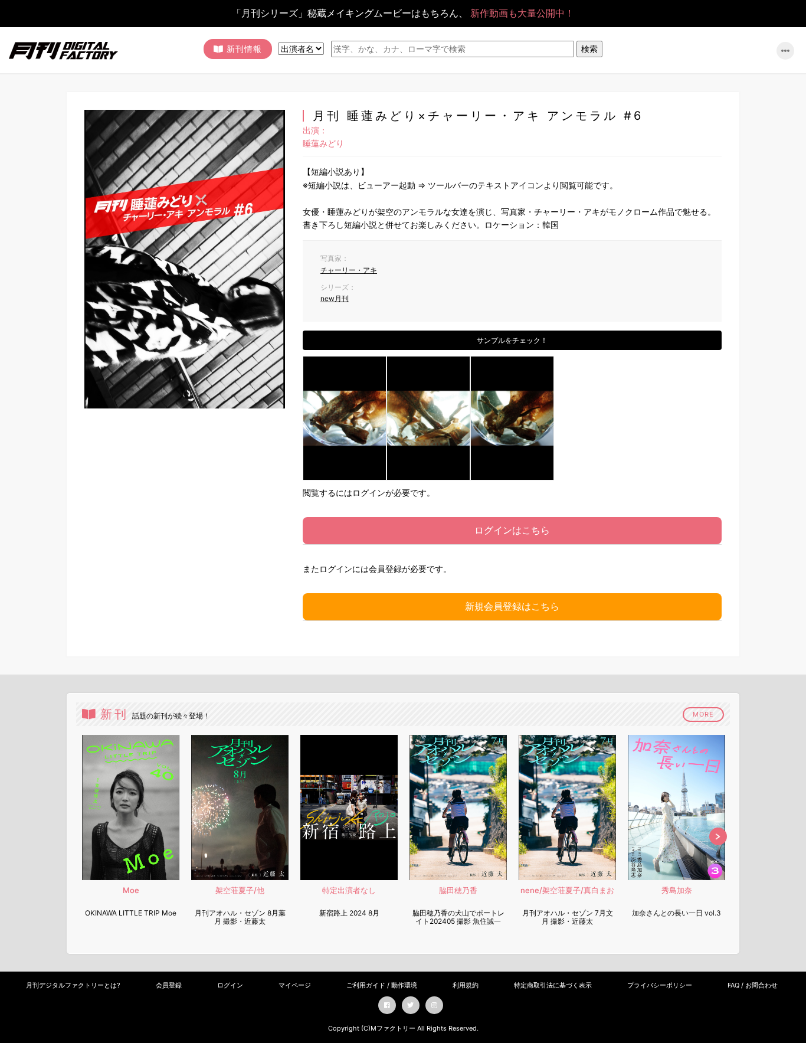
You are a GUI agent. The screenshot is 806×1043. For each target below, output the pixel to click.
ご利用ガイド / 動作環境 (381, 985)
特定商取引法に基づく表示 (553, 985)
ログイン (230, 985)
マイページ (295, 985)
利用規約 (466, 985)
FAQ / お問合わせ (753, 985)
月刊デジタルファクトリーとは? (73, 985)
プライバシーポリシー (659, 985)
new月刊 (334, 298)
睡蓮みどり (323, 143)
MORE (703, 714)
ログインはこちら (512, 530)
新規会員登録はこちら (512, 606)
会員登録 (169, 985)
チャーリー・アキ (348, 270)
